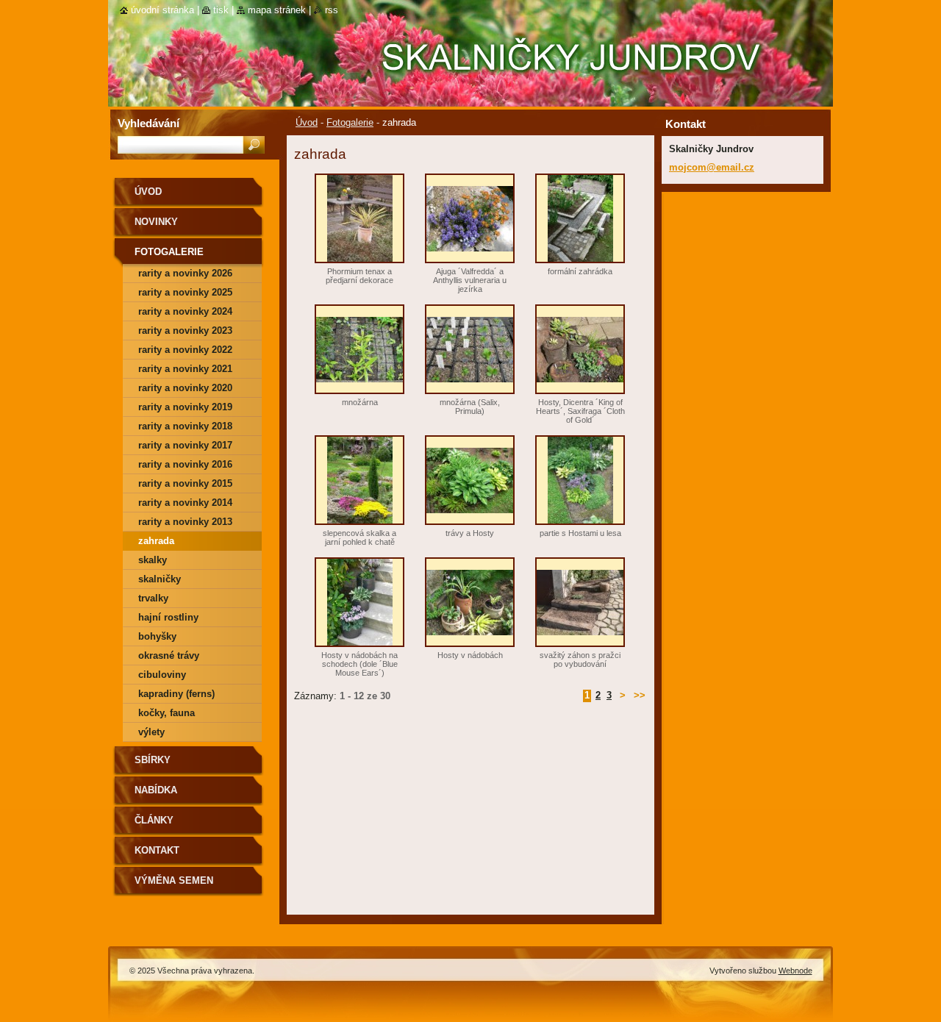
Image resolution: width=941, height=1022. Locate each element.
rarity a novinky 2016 (185, 464)
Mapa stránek (277, 9)
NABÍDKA (156, 790)
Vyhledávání (148, 123)
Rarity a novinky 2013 (185, 521)
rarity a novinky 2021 (185, 368)
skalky (152, 559)
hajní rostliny (168, 617)
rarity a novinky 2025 (185, 292)
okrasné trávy (168, 655)
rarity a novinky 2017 (185, 445)
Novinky (156, 221)
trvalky (153, 598)
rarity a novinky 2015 (185, 483)
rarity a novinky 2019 (185, 406)
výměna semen (174, 880)
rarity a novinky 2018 (185, 426)
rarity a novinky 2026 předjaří (185, 275)
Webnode (795, 970)
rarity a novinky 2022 (185, 349)
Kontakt (157, 850)
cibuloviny (162, 674)
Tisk (221, 9)
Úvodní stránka (162, 9)
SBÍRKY (153, 759)
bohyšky (157, 636)
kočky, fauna (166, 712)
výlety (151, 731)
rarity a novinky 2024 (185, 311)
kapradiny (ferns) (176, 693)
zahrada (156, 540)
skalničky (159, 579)
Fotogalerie (349, 122)
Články (154, 820)
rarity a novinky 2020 (185, 387)
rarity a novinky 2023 (185, 330)
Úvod (307, 122)
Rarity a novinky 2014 (185, 502)
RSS (331, 9)
